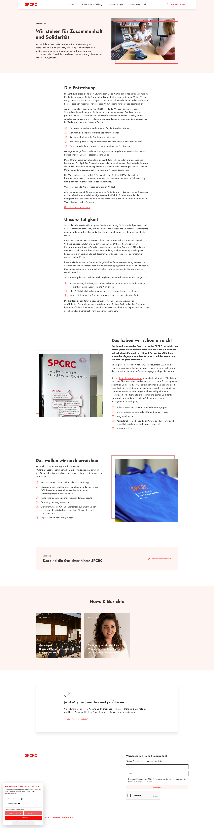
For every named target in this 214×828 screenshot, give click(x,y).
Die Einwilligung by (23, 823)
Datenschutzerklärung (10, 809)
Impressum (45, 817)
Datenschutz (56, 817)
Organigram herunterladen (77, 207)
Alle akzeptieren (23, 818)
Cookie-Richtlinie (67, 817)
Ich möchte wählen (14, 813)
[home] (42, 4)
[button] (71, 4)
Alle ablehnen (33, 813)
